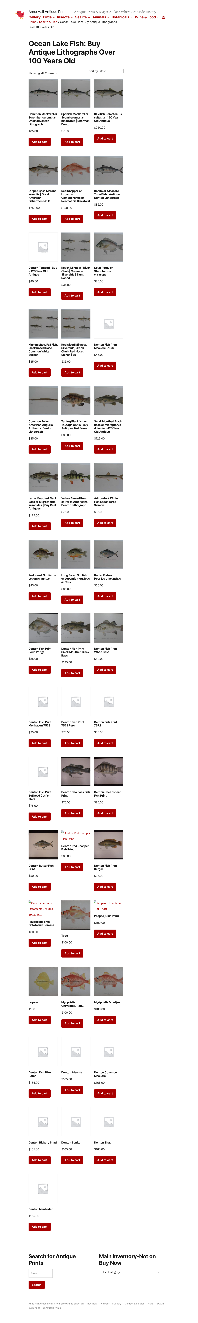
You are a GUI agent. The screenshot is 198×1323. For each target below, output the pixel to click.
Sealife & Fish (48, 22)
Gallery (35, 17)
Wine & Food (145, 17)
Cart (150, 1303)
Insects (63, 17)
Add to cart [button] (39, 142)
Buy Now (92, 1303)
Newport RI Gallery (111, 1303)
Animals (99, 17)
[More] (163, 17)
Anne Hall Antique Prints (48, 11)
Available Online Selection (70, 1303)
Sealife (81, 17)
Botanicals (120, 17)
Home (32, 22)
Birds (47, 17)
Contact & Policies (134, 1303)
